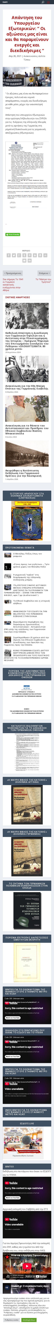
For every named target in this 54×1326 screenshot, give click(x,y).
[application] (27, 1010)
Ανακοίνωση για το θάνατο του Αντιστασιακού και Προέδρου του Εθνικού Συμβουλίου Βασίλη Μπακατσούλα (27, 429)
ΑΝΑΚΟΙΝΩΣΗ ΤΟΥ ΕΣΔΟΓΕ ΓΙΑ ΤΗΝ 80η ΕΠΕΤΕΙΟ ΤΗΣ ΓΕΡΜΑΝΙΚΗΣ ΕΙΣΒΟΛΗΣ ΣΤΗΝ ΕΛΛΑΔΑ (30, 613)
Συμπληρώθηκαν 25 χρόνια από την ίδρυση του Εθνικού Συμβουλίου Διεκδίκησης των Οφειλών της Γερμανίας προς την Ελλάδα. (26, 641)
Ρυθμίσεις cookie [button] (11, 1320)
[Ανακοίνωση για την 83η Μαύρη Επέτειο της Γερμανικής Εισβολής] (27, 369)
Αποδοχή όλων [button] (29, 1320)
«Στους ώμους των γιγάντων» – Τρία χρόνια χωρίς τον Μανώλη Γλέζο (31, 565)
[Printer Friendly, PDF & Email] (12, 234)
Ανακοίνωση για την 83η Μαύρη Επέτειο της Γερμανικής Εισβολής (26, 387)
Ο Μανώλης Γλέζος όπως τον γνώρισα (27, 554)
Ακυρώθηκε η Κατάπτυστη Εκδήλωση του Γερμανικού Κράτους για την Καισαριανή (23, 473)
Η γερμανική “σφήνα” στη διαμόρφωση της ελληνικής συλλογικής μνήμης (27, 577)
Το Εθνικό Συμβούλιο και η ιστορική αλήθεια (31, 602)
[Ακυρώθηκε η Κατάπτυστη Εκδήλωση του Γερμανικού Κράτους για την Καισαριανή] (27, 453)
